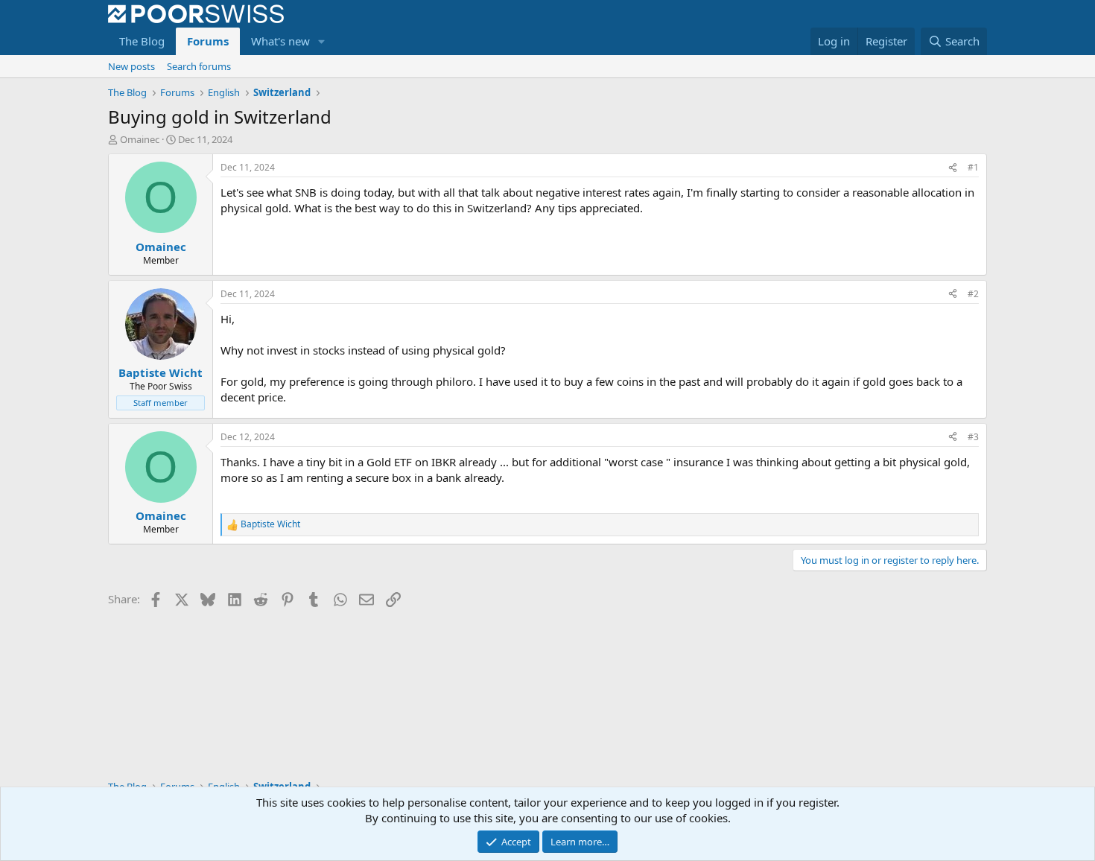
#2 (973, 293)
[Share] (952, 168)
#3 (973, 436)
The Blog (142, 41)
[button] (321, 41)
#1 (973, 167)
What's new (280, 41)
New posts (131, 66)
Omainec (139, 139)
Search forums (199, 66)
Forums (208, 41)
